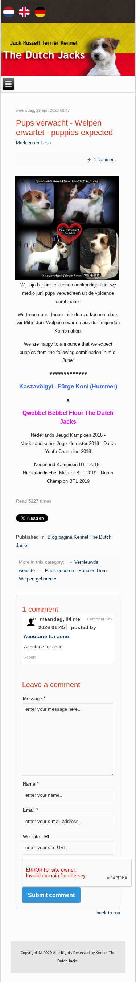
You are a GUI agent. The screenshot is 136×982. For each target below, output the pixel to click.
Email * (30, 810)
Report (30, 657)
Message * (34, 698)
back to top (108, 913)
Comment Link (99, 619)
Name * (30, 784)
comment (105, 159)
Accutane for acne (46, 636)
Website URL (36, 836)
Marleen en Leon (33, 143)
